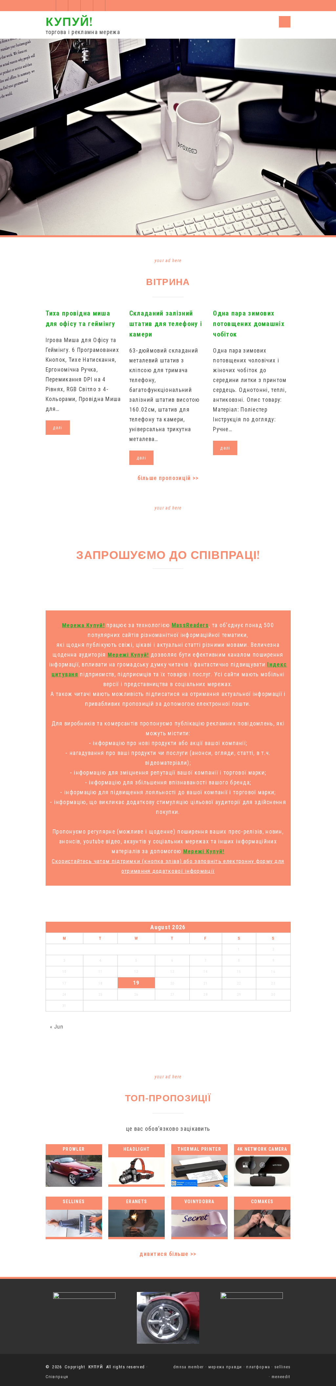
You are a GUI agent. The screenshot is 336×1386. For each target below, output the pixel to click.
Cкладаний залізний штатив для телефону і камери (165, 323)
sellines (282, 1366)
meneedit (281, 1376)
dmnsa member (188, 1366)
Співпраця (57, 1376)
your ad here (168, 260)
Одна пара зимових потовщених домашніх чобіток (248, 323)
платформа (258, 1366)
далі (58, 427)
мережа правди (225, 1366)
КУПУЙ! (69, 21)
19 (136, 982)
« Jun (57, 1026)
